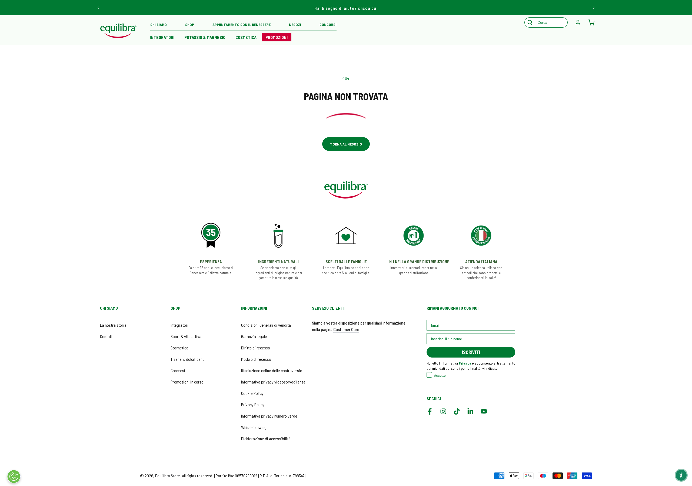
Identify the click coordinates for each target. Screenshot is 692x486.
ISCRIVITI (471, 352)
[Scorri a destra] (593, 7)
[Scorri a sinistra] (98, 7)
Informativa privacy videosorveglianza (273, 381)
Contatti (107, 336)
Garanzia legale (254, 336)
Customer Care (346, 329)
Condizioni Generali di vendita (266, 325)
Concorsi (178, 370)
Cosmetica (179, 347)
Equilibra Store (167, 475)
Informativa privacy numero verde (269, 415)
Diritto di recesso (255, 347)
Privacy (465, 363)
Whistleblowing (254, 427)
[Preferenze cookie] (14, 476)
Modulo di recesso (256, 359)
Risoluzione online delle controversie (271, 370)
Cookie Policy (252, 393)
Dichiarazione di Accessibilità (266, 438)
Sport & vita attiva (186, 336)
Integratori (179, 325)
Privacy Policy (252, 404)
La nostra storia (113, 325)
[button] (549, 22)
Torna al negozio (346, 144)
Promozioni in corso (187, 381)
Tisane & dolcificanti (188, 359)
